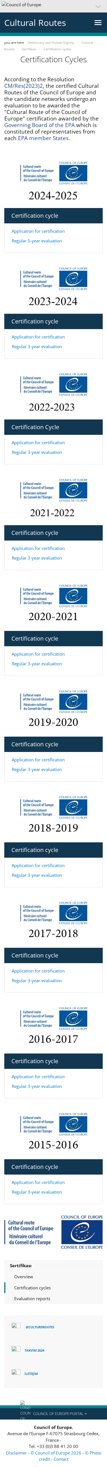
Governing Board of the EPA (40, 125)
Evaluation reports (32, 1298)
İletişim (31, 1374)
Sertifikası (21, 1265)
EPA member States (43, 138)
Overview (23, 1276)
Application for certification (38, 231)
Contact (61, 1459)
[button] (53, 6)
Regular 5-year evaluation (37, 241)
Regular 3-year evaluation (37, 346)
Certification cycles (32, 1288)
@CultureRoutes (40, 1327)
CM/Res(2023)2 (23, 86)
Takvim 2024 (34, 1350)
